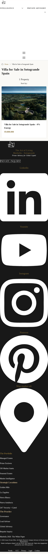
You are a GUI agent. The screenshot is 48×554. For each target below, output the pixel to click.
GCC (17, 551)
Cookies (37, 551)
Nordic (10, 551)
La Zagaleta (4, 492)
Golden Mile (4, 487)
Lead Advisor (5, 521)
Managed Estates (6, 458)
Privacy (23, 551)
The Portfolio (6, 453)
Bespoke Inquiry (6, 532)
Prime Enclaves (6, 463)
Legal (30, 551)
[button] (24, 52)
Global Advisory (6, 527)
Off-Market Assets (7, 468)
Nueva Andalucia (6, 503)
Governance (4, 516)
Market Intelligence (7, 479)
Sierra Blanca (5, 498)
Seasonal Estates (6, 474)
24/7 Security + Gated (8, 508)
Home (6, 64)
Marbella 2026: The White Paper (12, 537)
